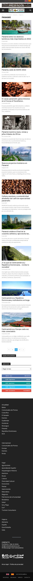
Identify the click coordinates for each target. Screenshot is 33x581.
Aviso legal (5, 564)
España (4, 525)
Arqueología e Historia (9, 471)
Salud (3, 502)
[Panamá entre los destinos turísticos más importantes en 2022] (16, 27)
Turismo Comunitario (9, 510)
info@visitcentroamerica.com (11, 546)
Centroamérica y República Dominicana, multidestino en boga (15, 299)
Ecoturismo (5, 484)
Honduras (5, 423)
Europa (4, 448)
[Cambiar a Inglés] (26, 1)
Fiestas (4, 486)
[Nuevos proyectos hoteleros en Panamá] (16, 153)
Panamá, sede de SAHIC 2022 (14, 70)
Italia (3, 530)
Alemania (5, 522)
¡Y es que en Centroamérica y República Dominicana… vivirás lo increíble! (15, 265)
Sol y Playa (5, 505)
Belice (4, 407)
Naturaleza (5, 492)
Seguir (28, 379)
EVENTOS (20, 577)
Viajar (4, 463)
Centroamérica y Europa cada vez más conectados (15, 330)
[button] (3, 10)
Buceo (4, 476)
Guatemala (5, 421)
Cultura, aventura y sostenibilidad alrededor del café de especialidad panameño (16, 198)
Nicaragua (5, 426)
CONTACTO (27, 577)
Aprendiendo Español (9, 468)
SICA (3, 434)
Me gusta (27, 375)
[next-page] (23, 349)
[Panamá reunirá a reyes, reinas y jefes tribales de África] (16, 122)
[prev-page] (8, 349)
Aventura (5, 473)
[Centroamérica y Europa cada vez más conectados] (16, 320)
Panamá (15, 15)
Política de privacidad (16, 564)
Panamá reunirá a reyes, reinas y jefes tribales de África (15, 133)
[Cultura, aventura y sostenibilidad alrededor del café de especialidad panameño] (16, 186)
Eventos (4, 418)
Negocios (5, 494)
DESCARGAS (13, 577)
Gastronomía (6, 489)
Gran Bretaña (6, 527)
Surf (3, 508)
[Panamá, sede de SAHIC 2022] (16, 60)
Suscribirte (26, 390)
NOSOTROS (6, 577)
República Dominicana (9, 431)
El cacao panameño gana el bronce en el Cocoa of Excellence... (16, 100)
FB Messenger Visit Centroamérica (12, 548)
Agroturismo (6, 465)
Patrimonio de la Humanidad (11, 497)
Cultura (4, 479)
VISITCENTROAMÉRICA (21, 574)
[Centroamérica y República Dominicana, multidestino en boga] (16, 288)
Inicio (3, 15)
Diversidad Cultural (8, 481)
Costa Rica (5, 413)
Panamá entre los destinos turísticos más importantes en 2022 (16, 38)
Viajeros (4, 519)
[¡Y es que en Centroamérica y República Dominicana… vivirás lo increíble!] (16, 253)
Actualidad (8, 15)
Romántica (5, 500)
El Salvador (5, 415)
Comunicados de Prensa (10, 410)
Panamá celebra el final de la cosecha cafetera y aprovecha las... (16, 232)
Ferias (4, 453)
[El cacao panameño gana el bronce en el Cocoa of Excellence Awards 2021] (16, 89)
